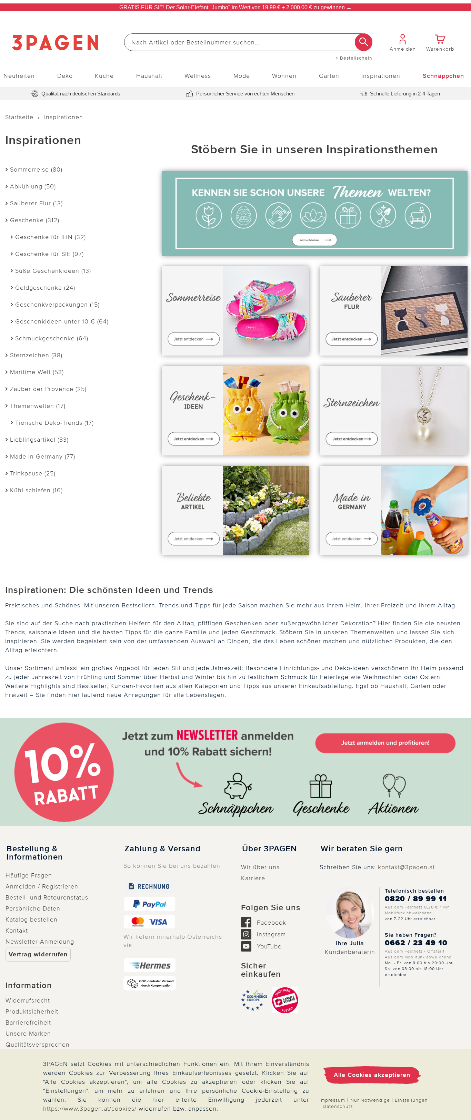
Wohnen (284, 76)
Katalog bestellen (32, 919)
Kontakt (17, 930)
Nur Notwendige (370, 1100)
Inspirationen (380, 76)
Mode (241, 76)
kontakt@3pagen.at (406, 867)
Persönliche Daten (33, 908)
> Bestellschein (353, 58)
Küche (104, 76)
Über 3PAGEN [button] (269, 849)
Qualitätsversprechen (38, 1044)
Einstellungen (411, 1100)
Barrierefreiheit (28, 1022)
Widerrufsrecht (28, 1000)
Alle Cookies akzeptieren (372, 1075)
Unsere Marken (28, 1033)
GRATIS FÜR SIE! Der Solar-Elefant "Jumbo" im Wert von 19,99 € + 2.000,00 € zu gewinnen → (235, 7)
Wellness (197, 76)
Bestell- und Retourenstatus (47, 897)
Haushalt (149, 76)
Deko (65, 76)
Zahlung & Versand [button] (162, 849)
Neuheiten (19, 76)
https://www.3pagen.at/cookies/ (90, 1108)
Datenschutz (338, 1106)
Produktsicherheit (32, 1011)
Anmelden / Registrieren (42, 886)
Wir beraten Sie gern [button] (362, 849)
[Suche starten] (363, 42)
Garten (329, 76)
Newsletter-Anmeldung (40, 941)
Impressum (332, 1100)
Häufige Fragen (29, 875)
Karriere (253, 878)
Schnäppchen (443, 76)
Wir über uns (260, 867)
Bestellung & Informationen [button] (35, 853)
